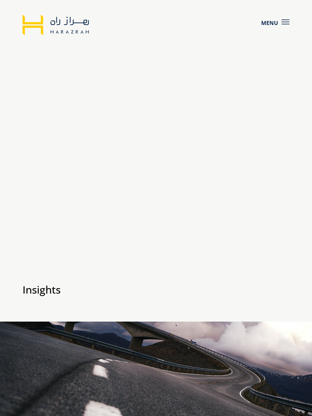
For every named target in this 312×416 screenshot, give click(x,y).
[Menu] (286, 22)
